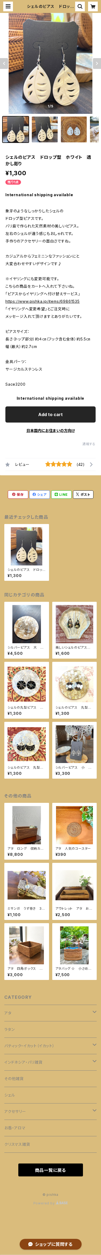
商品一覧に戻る (50, 1170)
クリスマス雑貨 (17, 1144)
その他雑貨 (14, 1078)
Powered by (44, 1203)
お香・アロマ (15, 1128)
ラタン (9, 1029)
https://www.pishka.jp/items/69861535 (42, 301)
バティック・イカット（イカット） (29, 1045)
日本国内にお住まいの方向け (50, 430)
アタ (8, 1013)
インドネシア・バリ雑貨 (23, 1062)
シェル (9, 1095)
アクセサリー (15, 1111)
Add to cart (50, 414)
